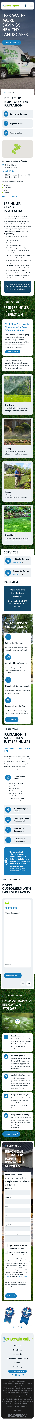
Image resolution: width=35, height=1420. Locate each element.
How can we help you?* (13, 1234)
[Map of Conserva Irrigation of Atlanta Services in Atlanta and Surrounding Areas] (17, 148)
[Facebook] (12, 1375)
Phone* (7, 1216)
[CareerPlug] (19, 1375)
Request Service (10, 1134)
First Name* (9, 1189)
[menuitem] (9, 1406)
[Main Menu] (31, 5)
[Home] (10, 6)
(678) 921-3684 (22, 1276)
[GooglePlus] (16, 1375)
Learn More (11, 351)
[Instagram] (23, 1375)
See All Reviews (11, 975)
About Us (10, 719)
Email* (7, 1207)
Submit (9, 1296)
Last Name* (9, 1198)
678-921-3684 (11, 171)
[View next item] (28, 983)
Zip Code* (8, 1225)
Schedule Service (10, 42)
